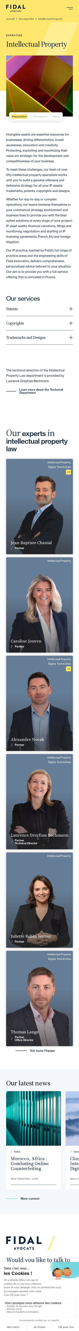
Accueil (10, 18)
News (56, 116)
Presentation (19, 116)
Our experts (40, 116)
